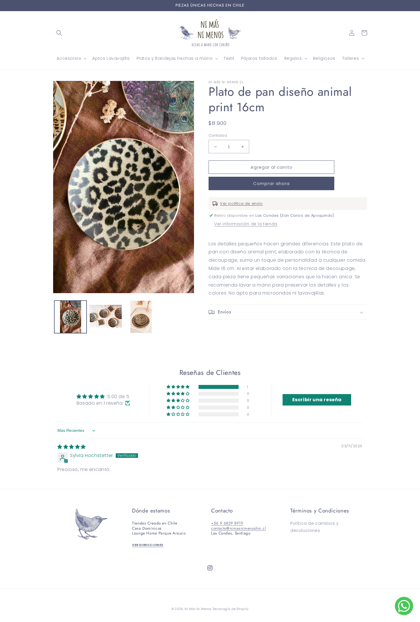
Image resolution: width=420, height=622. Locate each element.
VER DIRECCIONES (147, 545)
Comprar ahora (271, 183)
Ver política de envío (241, 203)
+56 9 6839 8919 (227, 523)
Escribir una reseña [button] (317, 399)
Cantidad (218, 135)
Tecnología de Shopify (231, 609)
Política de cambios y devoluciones (314, 526)
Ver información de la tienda (245, 224)
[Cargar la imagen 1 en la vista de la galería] (70, 317)
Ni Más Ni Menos (198, 609)
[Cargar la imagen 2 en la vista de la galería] (105, 317)
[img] (71, 447)
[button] (59, 33)
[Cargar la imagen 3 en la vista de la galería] (141, 317)
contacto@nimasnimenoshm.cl (238, 528)
